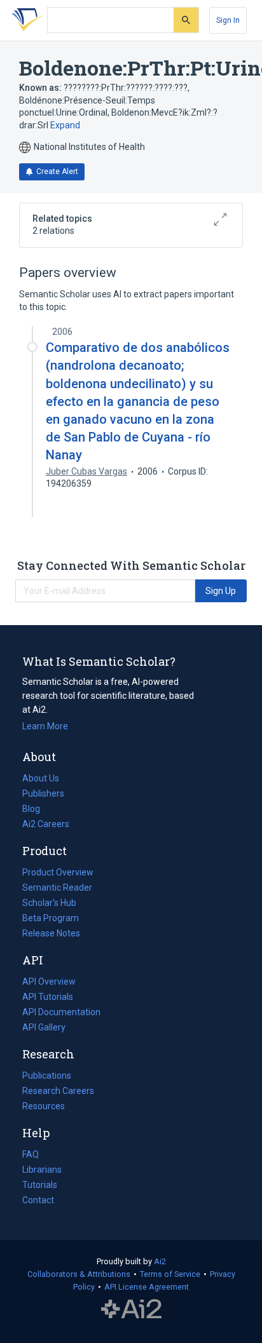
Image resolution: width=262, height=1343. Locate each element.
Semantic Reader (57, 887)
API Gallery (44, 1027)
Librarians (42, 1169)
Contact (38, 1200)
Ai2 (160, 1261)
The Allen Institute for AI (131, 1309)
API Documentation (61, 1013)
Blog (36, 810)
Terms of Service (170, 1274)
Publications (46, 1076)
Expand (65, 125)
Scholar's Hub (49, 903)
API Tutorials (47, 997)
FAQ (30, 1154)
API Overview (49, 981)
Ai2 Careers (45, 825)
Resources (43, 1107)
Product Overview (57, 872)
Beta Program (50, 918)
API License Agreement (146, 1287)
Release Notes (51, 933)
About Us (40, 778)
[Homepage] (25, 20)
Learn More (45, 726)
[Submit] (186, 20)
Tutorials (39, 1185)
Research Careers (58, 1092)
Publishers (43, 793)
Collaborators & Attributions (78, 1274)
